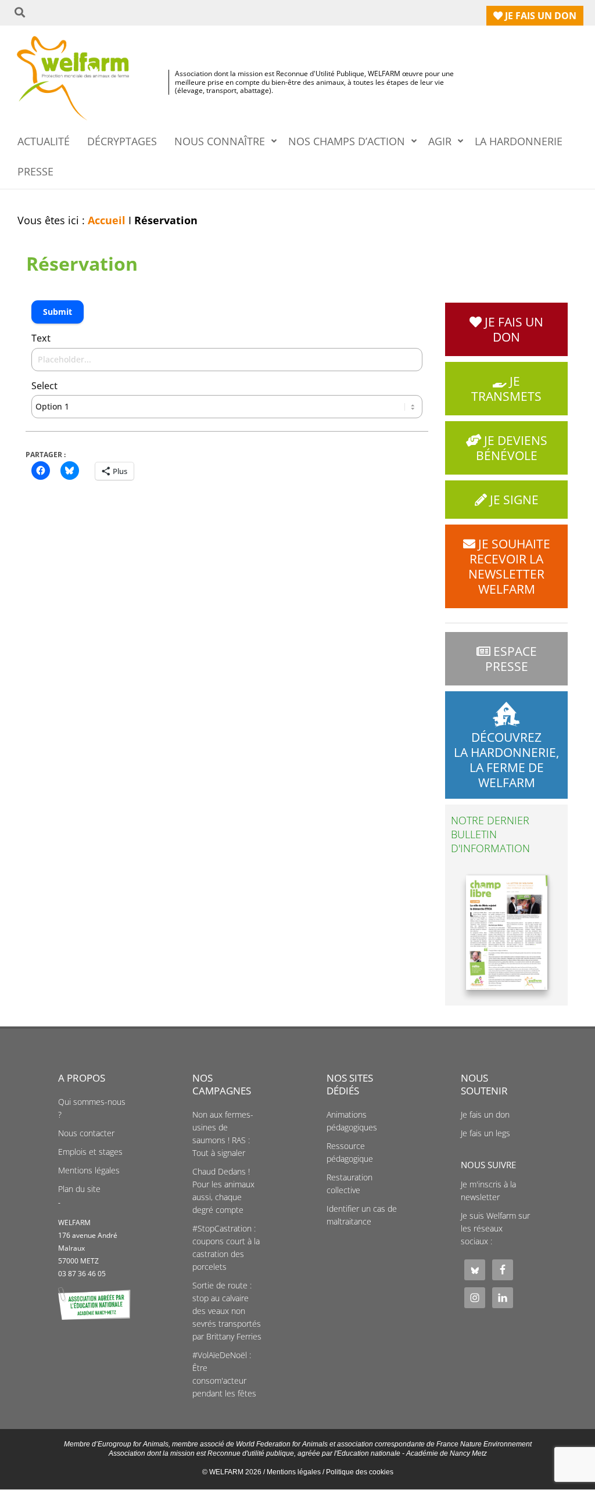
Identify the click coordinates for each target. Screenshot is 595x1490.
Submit (57, 311)
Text (41, 338)
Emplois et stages (90, 1152)
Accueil (107, 220)
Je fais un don (485, 1115)
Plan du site (79, 1189)
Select (44, 385)
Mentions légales (89, 1170)
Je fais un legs (485, 1133)
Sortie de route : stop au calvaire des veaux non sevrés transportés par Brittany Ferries (226, 1311)
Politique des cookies (359, 1472)
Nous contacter (86, 1133)
